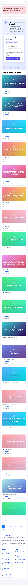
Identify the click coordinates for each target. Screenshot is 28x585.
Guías (4, 549)
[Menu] (25, 2)
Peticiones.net (5, 2)
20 (6, 529)
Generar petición (13, 58)
